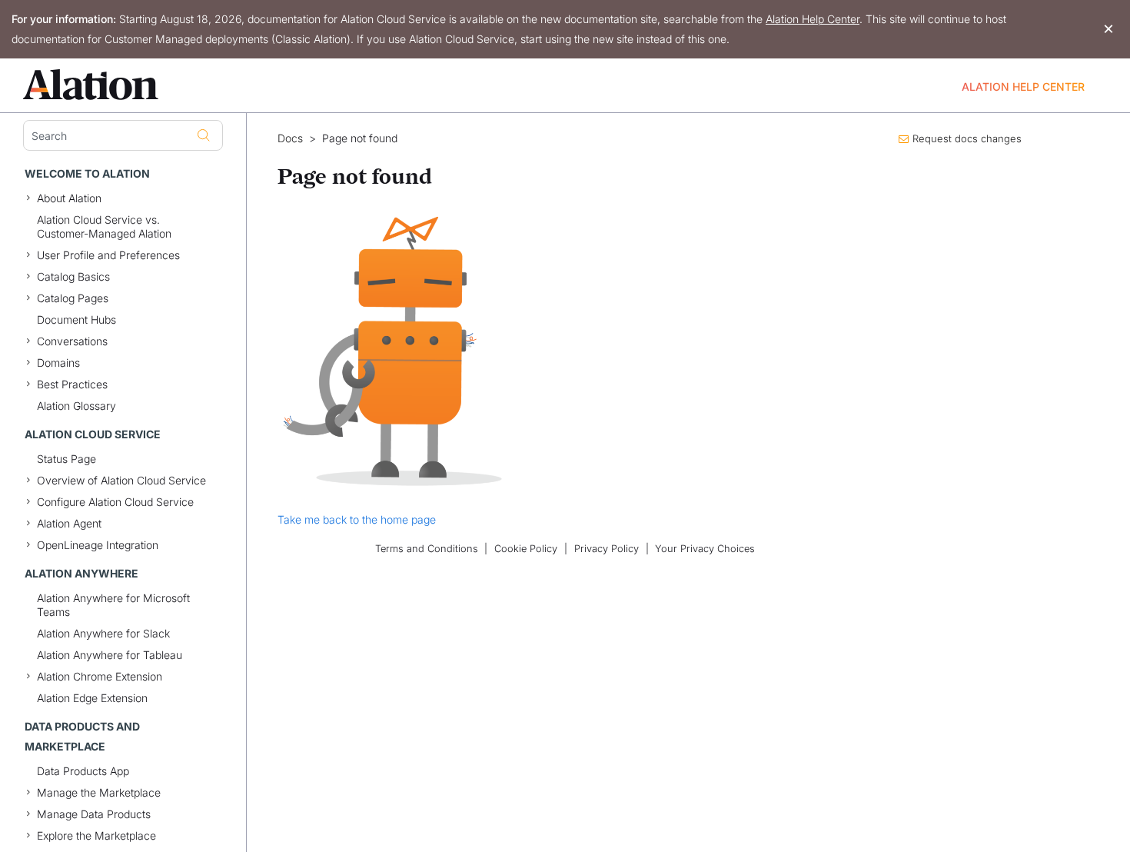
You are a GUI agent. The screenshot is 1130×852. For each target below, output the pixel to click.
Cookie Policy (525, 548)
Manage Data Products (94, 813)
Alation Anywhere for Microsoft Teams (113, 604)
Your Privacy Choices (705, 548)
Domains (58, 362)
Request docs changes (967, 138)
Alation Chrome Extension (99, 676)
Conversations (72, 341)
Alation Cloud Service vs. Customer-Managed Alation (104, 226)
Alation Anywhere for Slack (103, 633)
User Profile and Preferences (108, 254)
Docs (290, 138)
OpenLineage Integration (97, 544)
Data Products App (83, 770)
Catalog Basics (73, 276)
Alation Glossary (76, 405)
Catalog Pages (72, 298)
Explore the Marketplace (96, 835)
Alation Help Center (812, 18)
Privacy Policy (606, 548)
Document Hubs (76, 319)
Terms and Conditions (426, 548)
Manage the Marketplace (99, 792)
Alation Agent (69, 523)
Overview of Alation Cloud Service (121, 480)
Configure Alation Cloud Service (115, 501)
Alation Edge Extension (92, 697)
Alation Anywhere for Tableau (109, 654)
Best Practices (72, 384)
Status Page (66, 458)
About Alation (69, 198)
